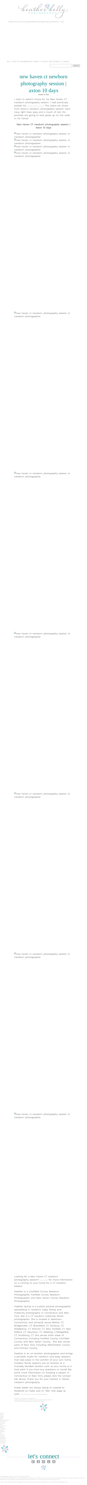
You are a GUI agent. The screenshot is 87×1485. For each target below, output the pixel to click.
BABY (66, 62)
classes (27, 22)
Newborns (3, 1422)
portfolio (15, 22)
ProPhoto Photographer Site (59, 1482)
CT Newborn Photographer (27, 1398)
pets (1, 1424)
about (1, 1416)
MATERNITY (56, 62)
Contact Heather (44, 1280)
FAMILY (37, 62)
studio (2, 1417)
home (2, 1414)
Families (2, 1423)
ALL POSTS (13, 62)
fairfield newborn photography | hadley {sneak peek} (29, 1401)
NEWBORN (26, 62)
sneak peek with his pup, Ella (35, 106)
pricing (38, 22)
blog (46, 22)
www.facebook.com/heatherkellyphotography (33, 1394)
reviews (2, 1434)
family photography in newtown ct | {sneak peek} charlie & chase (33, 1400)
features (2, 1436)
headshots (3, 1429)
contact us (56, 22)
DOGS (45, 62)
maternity (3, 1426)
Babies (2, 1427)
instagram (3, 1443)
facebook (2, 1441)
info (1, 1433)
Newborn (2, 1437)
